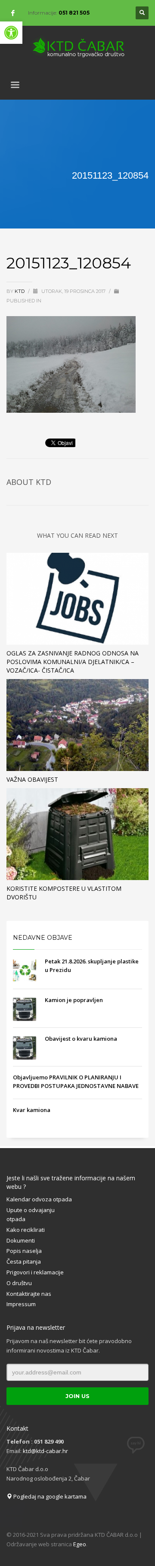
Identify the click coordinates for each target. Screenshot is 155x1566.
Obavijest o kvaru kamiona (81, 1038)
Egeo (79, 1544)
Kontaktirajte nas (28, 1294)
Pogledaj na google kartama (49, 1496)
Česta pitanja (23, 1261)
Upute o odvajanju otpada (30, 1214)
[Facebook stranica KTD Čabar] (12, 12)
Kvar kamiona (31, 1110)
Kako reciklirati (25, 1230)
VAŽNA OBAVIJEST (32, 779)
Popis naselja (24, 1251)
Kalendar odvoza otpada (39, 1199)
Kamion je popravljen (74, 1000)
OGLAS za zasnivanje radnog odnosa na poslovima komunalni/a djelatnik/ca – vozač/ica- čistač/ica (72, 661)
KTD (20, 291)
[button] (11, 32)
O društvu (19, 1283)
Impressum (21, 1304)
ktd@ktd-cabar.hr (45, 1451)
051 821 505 (74, 12)
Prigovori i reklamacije (35, 1272)
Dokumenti (20, 1240)
